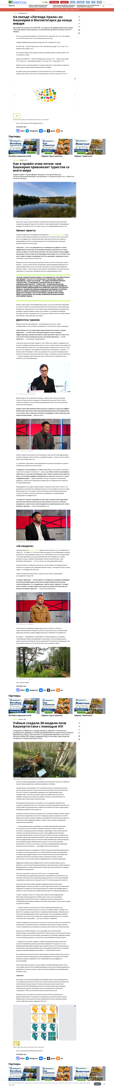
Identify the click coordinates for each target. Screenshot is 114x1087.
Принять (97, 1084)
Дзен (72, 2)
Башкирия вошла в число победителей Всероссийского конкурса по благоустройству (88, 6)
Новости (12, 6)
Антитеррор (54, 2)
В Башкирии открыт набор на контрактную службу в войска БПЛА (57, 10)
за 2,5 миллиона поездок (57, 235)
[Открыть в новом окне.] (20, 131)
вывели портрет (34, 550)
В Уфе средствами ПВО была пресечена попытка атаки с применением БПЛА (64, 6)
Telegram (80, 2)
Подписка (64, 2)
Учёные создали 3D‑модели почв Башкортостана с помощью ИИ (38, 6)
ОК (93, 2)
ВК (88, 2)
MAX (99, 2)
